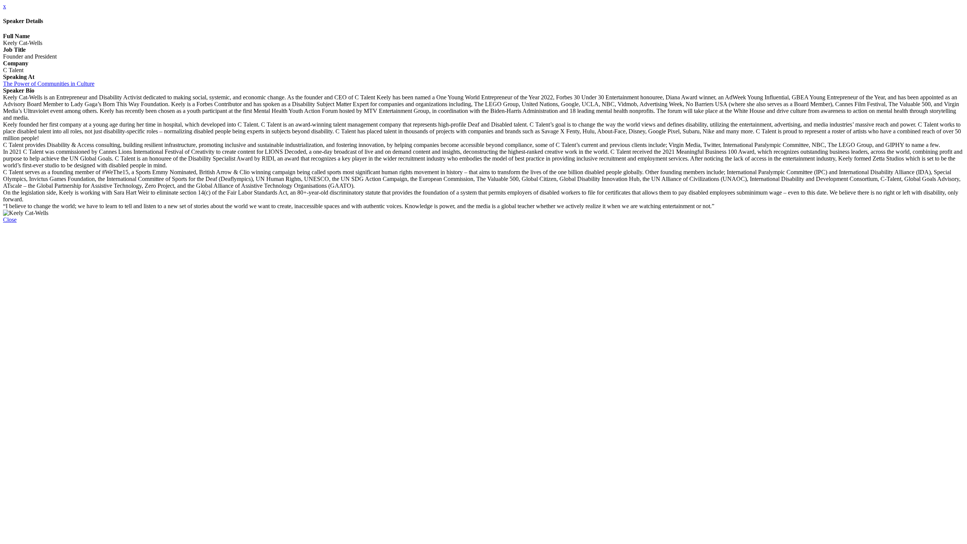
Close (10, 219)
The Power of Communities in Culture (48, 83)
